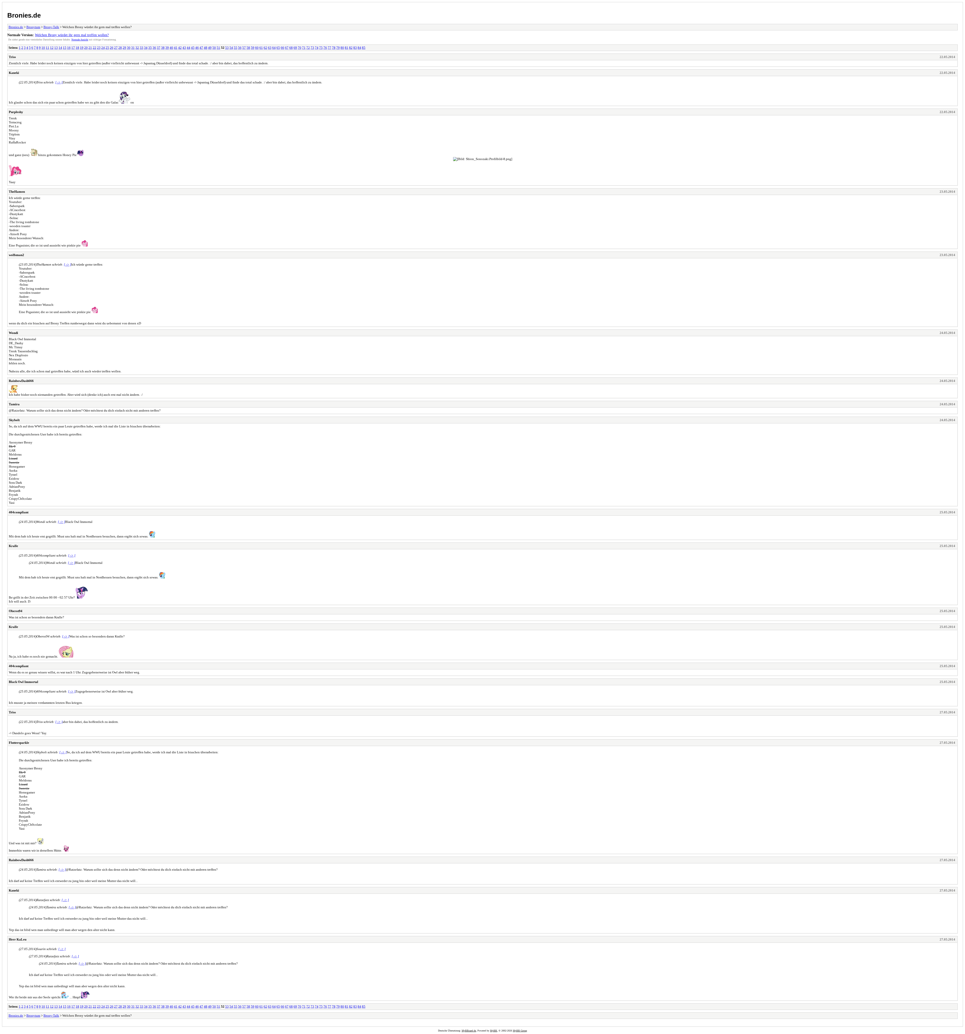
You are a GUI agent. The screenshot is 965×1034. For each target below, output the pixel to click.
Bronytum (33, 27)
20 (86, 48)
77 (329, 48)
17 (73, 48)
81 (346, 48)
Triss (12, 57)
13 (56, 48)
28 (120, 48)
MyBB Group (520, 1030)
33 (141, 48)
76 (325, 48)
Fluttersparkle (19, 743)
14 (60, 48)
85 (363, 48)
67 (286, 48)
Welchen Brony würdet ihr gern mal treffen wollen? (72, 35)
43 (184, 48)
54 (231, 48)
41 (175, 48)
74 (316, 48)
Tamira (14, 404)
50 (214, 48)
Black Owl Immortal (23, 682)
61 (261, 48)
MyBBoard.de (469, 1030)
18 (77, 48)
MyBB (493, 1030)
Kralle (13, 546)
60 (257, 48)
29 (124, 48)
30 (128, 48)
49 (210, 48)
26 (111, 48)
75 (321, 48)
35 (150, 48)
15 (64, 48)
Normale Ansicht (79, 39)
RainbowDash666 (21, 381)
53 (227, 48)
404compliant (18, 512)
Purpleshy (16, 112)
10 (43, 48)
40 (171, 48)
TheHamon (17, 191)
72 (308, 48)
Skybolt (14, 420)
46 (197, 48)
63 (269, 48)
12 (52, 48)
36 (154, 48)
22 (94, 48)
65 (278, 48)
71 (304, 48)
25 (107, 48)
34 (146, 48)
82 (351, 48)
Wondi (13, 333)
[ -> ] (59, 82)
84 (359, 48)
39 (167, 48)
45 (193, 48)
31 (133, 48)
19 (81, 48)
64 (274, 48)
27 (116, 48)
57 (244, 48)
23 (99, 48)
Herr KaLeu (17, 939)
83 (355, 48)
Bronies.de (24, 15)
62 (265, 48)
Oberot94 (15, 611)
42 (180, 48)
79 (338, 48)
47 (201, 48)
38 (163, 48)
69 (295, 48)
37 (158, 48)
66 (282, 48)
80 (342, 48)
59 (252, 48)
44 (188, 48)
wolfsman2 (16, 255)
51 (218, 48)
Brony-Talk (51, 27)
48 (205, 48)
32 (137, 48)
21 (90, 48)
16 (69, 48)
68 (291, 48)
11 (47, 48)
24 (103, 48)
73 (312, 48)
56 (240, 48)
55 (235, 48)
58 (248, 48)
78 (333, 48)
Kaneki (14, 73)
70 (299, 48)
